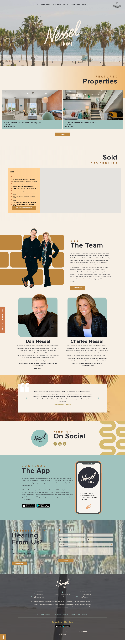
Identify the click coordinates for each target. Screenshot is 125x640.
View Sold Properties (24, 208)
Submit (66, 560)
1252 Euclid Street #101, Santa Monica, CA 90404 (24, 188)
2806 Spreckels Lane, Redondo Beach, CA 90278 (24, 191)
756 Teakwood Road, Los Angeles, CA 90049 (23, 179)
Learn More (78, 288)
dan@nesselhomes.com (40, 596)
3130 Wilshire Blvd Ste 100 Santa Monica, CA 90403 (62, 595)
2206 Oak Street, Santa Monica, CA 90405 (22, 186)
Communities (75, 5)
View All (62, 134)
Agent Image (84, 631)
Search (65, 5)
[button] (3, 637)
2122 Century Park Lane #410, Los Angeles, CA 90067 (24, 193)
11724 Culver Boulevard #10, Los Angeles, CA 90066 (23, 197)
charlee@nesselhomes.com (87, 596)
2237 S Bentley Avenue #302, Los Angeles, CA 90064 (24, 205)
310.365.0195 (40, 594)
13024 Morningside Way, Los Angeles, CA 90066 (24, 181)
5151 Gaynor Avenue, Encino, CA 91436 (21, 184)
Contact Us (86, 5)
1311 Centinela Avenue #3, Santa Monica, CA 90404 (23, 199)
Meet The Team (45, 5)
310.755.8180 (87, 594)
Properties (57, 5)
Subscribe (19, 563)
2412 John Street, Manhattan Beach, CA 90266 (24, 177)
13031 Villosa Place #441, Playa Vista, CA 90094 (24, 202)
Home (36, 5)
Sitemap (65, 631)
